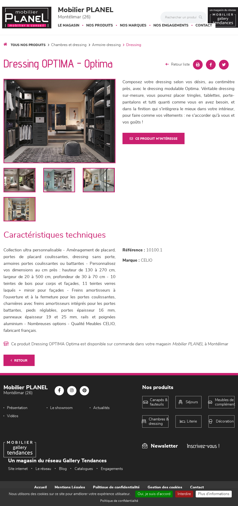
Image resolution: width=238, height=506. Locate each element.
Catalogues (84, 469)
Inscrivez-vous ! (203, 446)
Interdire (184, 494)
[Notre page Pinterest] (84, 390)
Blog (63, 469)
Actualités (101, 408)
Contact (203, 25)
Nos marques (133, 25)
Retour (20, 360)
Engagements (112, 469)
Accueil (40, 487)
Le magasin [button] (68, 25)
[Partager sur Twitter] (224, 65)
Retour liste (180, 64)
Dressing (133, 45)
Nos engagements (170, 25)
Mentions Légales (70, 487)
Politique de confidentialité (116, 487)
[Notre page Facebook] (59, 390)
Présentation (17, 408)
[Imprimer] (198, 65)
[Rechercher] (202, 17)
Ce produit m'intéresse (156, 138)
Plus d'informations (213, 494)
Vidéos (12, 416)
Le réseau (43, 469)
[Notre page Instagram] (71, 390)
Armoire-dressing (106, 45)
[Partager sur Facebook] (211, 65)
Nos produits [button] (99, 25)
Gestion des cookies (165, 487)
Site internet (18, 469)
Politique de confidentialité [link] (119, 501)
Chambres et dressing (68, 45)
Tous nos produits (28, 45)
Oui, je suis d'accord (154, 494)
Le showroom (61, 408)
